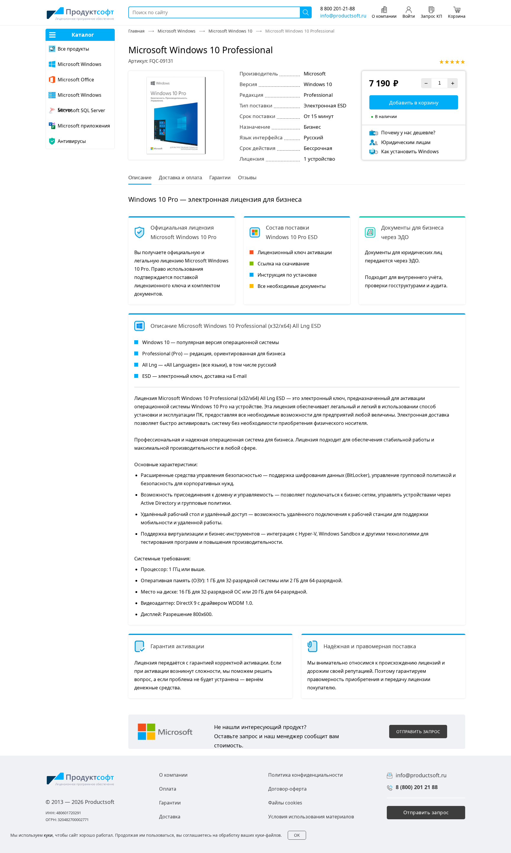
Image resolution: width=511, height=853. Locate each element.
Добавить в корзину (414, 102)
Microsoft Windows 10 (230, 31)
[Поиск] (306, 12)
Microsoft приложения (84, 125)
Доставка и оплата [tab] (180, 177)
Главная (136, 31)
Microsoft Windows (79, 64)
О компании (384, 16)
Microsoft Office (76, 79)
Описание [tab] (139, 177)
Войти (408, 16)
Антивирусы (72, 141)
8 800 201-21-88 (337, 8)
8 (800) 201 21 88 (417, 787)
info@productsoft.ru (343, 15)
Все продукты (73, 49)
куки (48, 835)
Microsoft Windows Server (79, 97)
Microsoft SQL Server (81, 110)
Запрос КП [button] (431, 16)
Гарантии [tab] (220, 177)
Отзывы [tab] (247, 177)
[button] (418, 731)
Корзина (456, 16)
